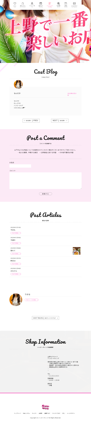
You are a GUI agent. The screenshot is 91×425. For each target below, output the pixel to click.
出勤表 (40, 413)
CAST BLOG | (44, 318)
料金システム (26, 413)
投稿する (45, 194)
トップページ (17, 413)
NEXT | (59, 120)
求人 (63, 413)
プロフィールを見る (31, 300)
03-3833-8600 (54, 375)
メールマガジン (71, 413)
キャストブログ (56, 413)
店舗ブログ (47, 413)
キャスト (34, 413)
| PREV (32, 120)
